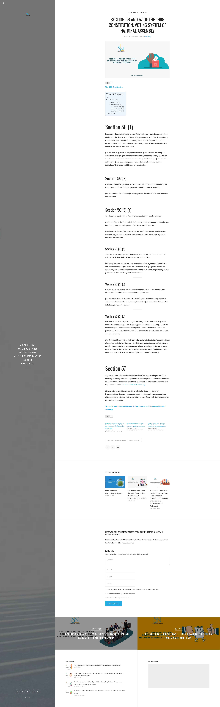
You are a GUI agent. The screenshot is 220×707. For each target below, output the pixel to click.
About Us (28, 359)
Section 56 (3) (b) (119, 107)
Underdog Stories (27, 348)
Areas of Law (27, 344)
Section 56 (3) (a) (116, 104)
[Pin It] (118, 447)
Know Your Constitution (137, 12)
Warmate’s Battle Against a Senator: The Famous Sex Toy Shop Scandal (97, 665)
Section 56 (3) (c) (119, 109)
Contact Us (27, 363)
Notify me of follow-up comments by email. (121, 593)
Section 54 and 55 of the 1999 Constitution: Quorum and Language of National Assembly (136, 424)
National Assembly (134, 440)
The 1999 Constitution (114, 87)
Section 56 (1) (112, 100)
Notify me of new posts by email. (118, 598)
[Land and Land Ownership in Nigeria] (115, 482)
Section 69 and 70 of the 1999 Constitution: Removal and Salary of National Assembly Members (157, 424)
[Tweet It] (112, 447)
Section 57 (111, 113)
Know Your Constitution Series (116, 440)
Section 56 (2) (115, 102)
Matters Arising (27, 352)
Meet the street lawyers (27, 356)
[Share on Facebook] (107, 447)
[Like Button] (107, 83)
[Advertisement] (178, 676)
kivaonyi (148, 36)
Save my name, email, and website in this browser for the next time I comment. (133, 589)
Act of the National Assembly (133, 385)
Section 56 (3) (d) (119, 111)
